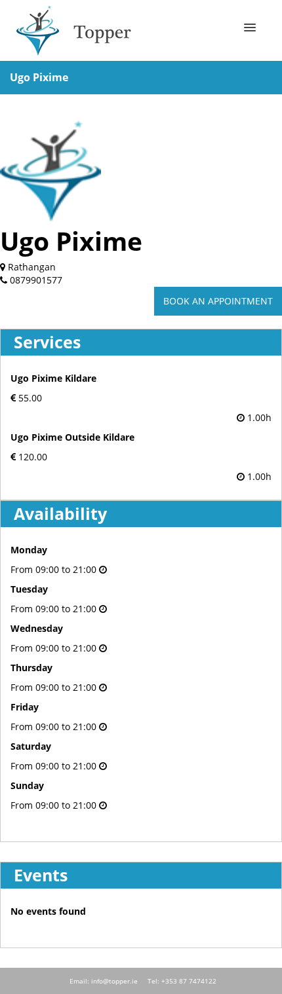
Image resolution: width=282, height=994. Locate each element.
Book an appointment (218, 301)
